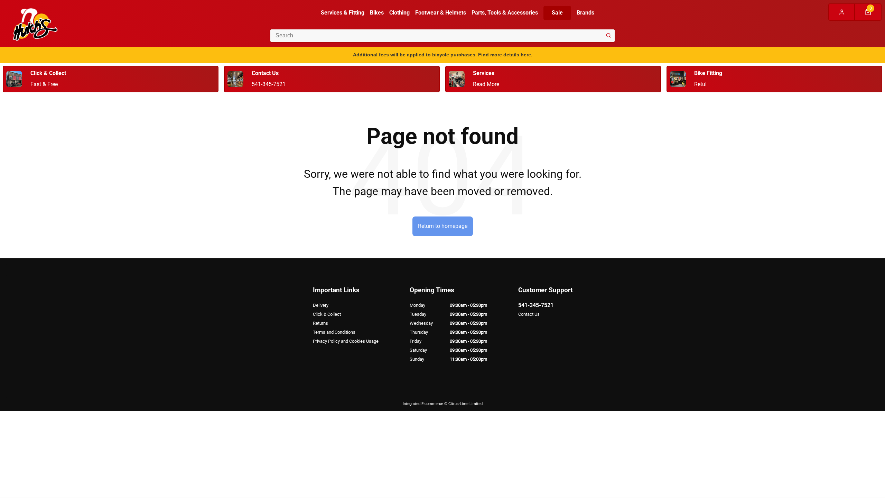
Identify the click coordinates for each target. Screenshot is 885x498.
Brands (585, 12)
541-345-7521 (535, 305)
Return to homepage (442, 226)
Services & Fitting (342, 12)
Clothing (399, 12)
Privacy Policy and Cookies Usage (346, 341)
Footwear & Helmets (440, 12)
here (526, 54)
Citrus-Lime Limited (465, 404)
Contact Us (529, 314)
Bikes (377, 12)
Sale (557, 12)
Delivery (320, 305)
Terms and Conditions (334, 332)
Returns (320, 323)
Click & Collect (327, 314)
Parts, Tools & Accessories (505, 12)
